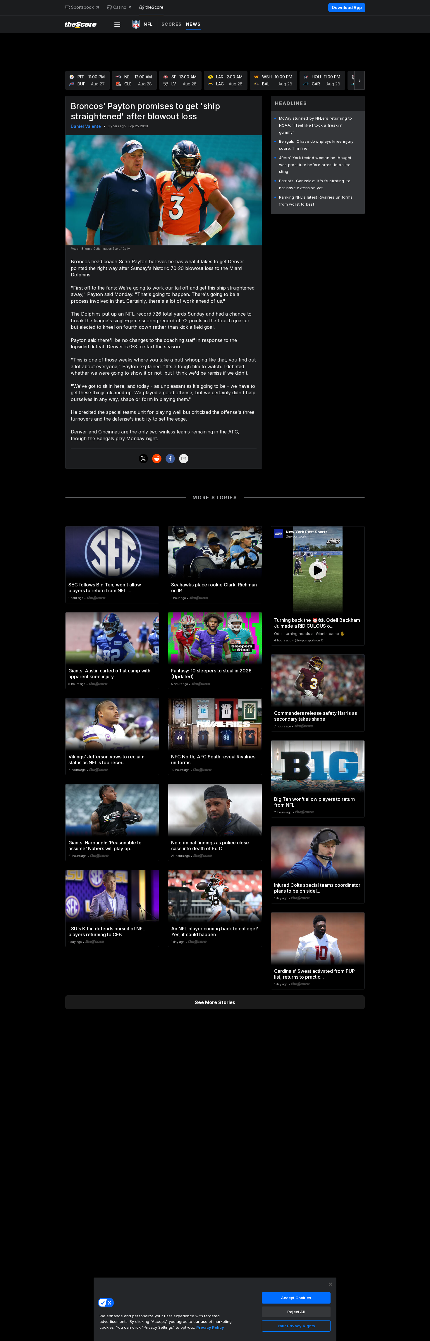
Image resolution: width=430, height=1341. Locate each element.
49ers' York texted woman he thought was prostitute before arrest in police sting (315, 164)
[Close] (330, 1284)
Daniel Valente (86, 126)
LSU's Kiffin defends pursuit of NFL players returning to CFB (106, 931)
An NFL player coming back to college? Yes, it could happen (214, 931)
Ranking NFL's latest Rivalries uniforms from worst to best (316, 200)
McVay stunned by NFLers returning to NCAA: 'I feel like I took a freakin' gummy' (315, 125)
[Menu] (117, 24)
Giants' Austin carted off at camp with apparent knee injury (109, 673)
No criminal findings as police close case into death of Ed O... (210, 845)
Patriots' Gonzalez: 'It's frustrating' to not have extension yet (314, 184)
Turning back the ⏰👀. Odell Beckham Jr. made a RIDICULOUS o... (317, 623)
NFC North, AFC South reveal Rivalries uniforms (213, 759)
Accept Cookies (296, 1297)
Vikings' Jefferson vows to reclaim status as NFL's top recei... (106, 759)
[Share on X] (143, 458)
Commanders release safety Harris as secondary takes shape (315, 716)
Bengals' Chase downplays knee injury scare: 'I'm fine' (316, 145)
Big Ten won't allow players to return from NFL (314, 802)
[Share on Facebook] (170, 458)
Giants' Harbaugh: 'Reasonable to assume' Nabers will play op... (105, 845)
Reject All (296, 1311)
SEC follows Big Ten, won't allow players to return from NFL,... (104, 587)
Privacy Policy (210, 1327)
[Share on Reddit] (156, 458)
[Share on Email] (183, 458)
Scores (171, 24)
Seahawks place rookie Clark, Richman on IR (214, 587)
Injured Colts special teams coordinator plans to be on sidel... (317, 888)
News (193, 24)
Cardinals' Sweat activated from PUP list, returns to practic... (314, 974)
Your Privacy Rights (296, 1325)
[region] (215, 1309)
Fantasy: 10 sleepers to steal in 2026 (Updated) (211, 673)
